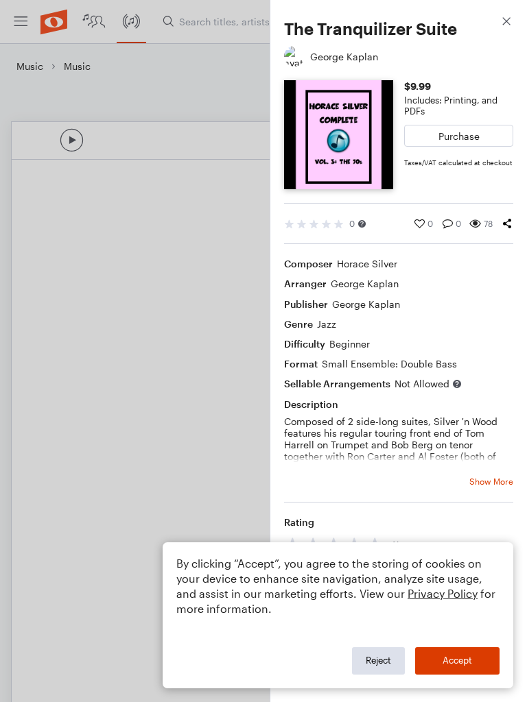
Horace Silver (367, 263)
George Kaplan (365, 283)
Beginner (349, 344)
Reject (378, 660)
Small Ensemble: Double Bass (389, 364)
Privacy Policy (443, 593)
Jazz (326, 324)
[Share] (507, 223)
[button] (362, 223)
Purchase (459, 136)
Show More (491, 481)
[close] (506, 23)
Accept (457, 660)
